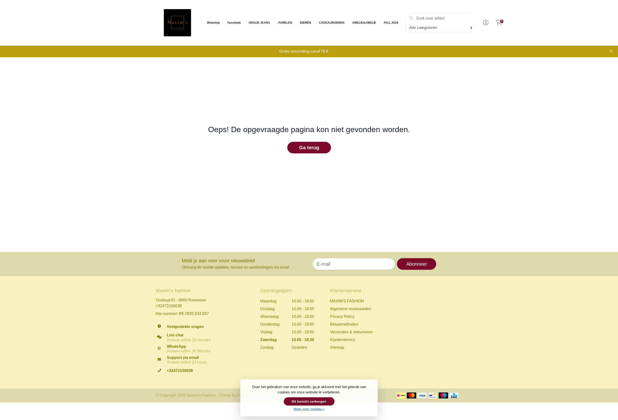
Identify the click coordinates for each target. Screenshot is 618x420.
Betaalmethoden (344, 324)
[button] (485, 23)
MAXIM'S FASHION (347, 301)
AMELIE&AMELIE (364, 22)
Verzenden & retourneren (351, 332)
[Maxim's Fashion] (177, 22)
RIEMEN (305, 22)
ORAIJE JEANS (259, 22)
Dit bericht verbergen (309, 401)
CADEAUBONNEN (331, 22)
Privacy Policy (342, 316)
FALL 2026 (391, 22)
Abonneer (416, 264)
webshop (213, 22)
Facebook (234, 22)
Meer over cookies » (309, 409)
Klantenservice (343, 340)
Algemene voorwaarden (350, 309)
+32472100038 (169, 306)
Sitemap (337, 347)
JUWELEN (285, 22)
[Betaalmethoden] (401, 395)
